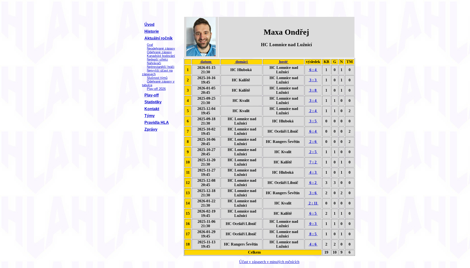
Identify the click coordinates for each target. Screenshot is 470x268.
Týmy (149, 116)
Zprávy (150, 129)
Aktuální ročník (158, 38)
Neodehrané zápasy (161, 48)
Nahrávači (154, 63)
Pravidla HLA (156, 122)
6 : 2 (312, 183)
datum (206, 62)
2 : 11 (313, 203)
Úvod (149, 24)
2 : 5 (312, 152)
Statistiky (153, 102)
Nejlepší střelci (157, 59)
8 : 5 (312, 234)
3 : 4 (312, 100)
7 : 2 (312, 162)
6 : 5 (312, 213)
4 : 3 (312, 172)
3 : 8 (312, 90)
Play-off (151, 95)
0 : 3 (312, 224)
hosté (283, 62)
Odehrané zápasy (159, 52)
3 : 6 (312, 193)
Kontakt (151, 109)
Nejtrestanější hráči (160, 67)
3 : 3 (312, 80)
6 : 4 (312, 70)
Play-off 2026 (156, 89)
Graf (150, 45)
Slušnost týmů (157, 78)
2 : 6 (312, 141)
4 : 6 (312, 244)
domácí (241, 62)
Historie (151, 31)
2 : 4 (312, 111)
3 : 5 (312, 121)
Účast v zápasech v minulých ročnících (269, 262)
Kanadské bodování (161, 56)
